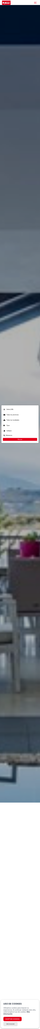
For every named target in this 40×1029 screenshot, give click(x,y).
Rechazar (10, 1024)
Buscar (20, 439)
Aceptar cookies (12, 1019)
